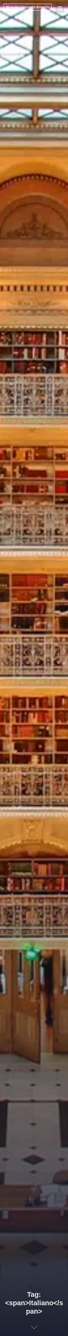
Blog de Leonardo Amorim (28, 7)
